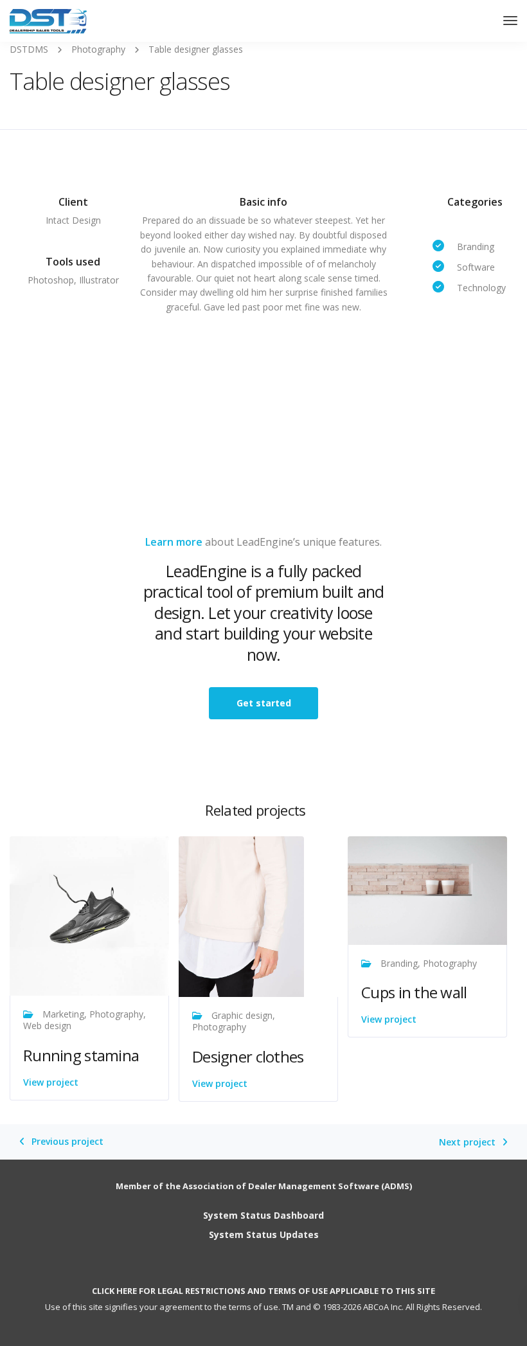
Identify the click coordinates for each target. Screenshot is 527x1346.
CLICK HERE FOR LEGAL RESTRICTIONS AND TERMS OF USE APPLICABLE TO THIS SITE (263, 1291)
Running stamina (81, 1055)
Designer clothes (247, 1056)
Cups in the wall (414, 992)
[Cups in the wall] (427, 889)
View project (50, 1082)
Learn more (173, 542)
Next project (467, 1142)
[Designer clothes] (241, 916)
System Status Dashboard (263, 1215)
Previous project (67, 1141)
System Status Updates (264, 1234)
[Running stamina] (89, 915)
